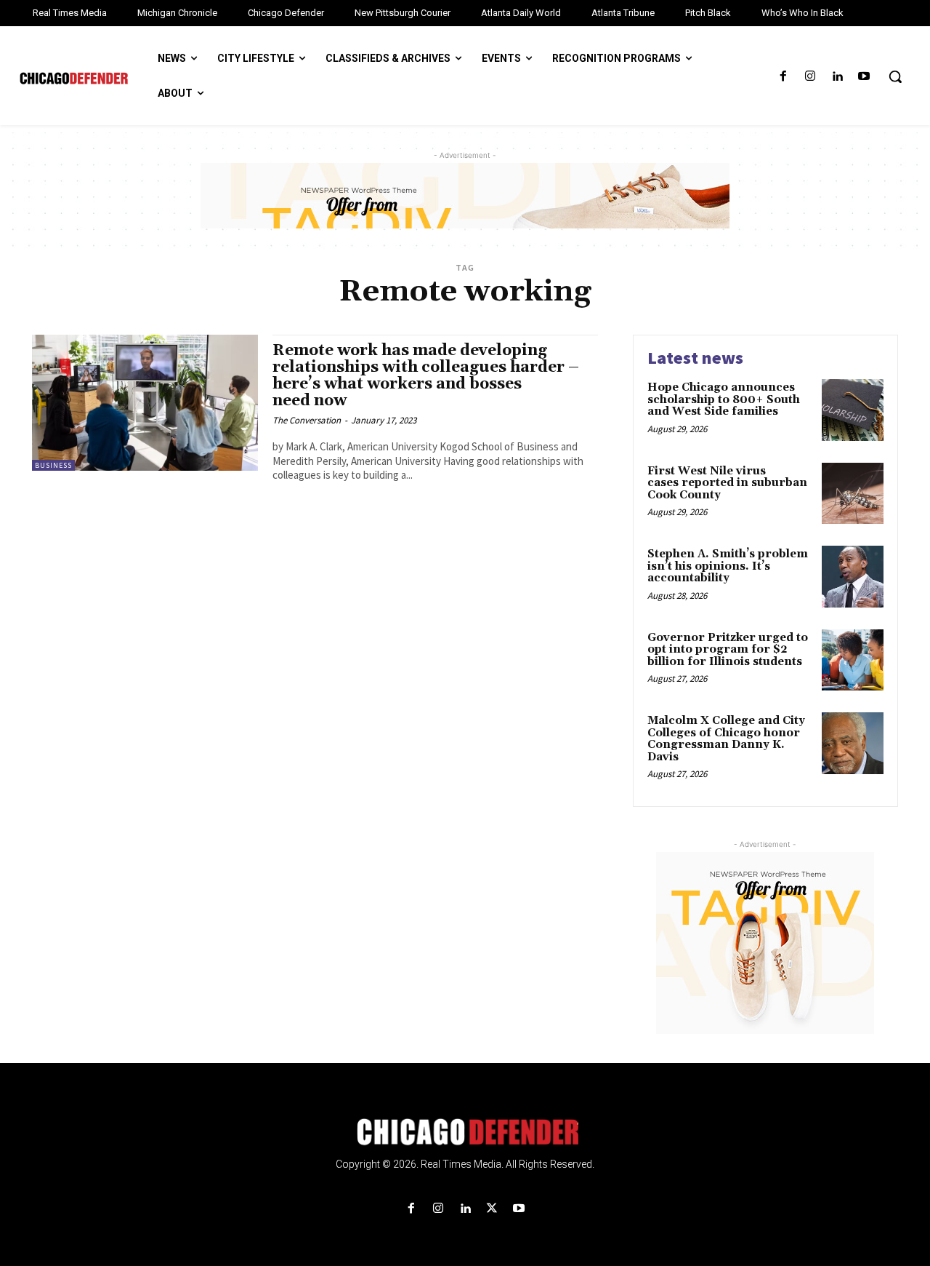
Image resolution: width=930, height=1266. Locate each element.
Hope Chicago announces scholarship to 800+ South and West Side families (723, 399)
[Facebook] (783, 77)
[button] (895, 76)
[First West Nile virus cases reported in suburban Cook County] (853, 494)
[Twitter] (492, 1209)
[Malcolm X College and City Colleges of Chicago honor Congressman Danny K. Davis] (853, 743)
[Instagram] (810, 77)
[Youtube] (864, 77)
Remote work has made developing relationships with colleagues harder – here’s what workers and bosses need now (425, 375)
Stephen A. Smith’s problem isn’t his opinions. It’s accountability (727, 566)
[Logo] (465, 1132)
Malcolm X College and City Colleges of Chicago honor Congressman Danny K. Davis (726, 739)
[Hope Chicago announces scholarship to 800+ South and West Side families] (853, 410)
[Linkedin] (837, 77)
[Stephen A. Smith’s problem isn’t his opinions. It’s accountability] (853, 577)
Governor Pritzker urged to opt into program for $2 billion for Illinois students (727, 650)
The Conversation (306, 420)
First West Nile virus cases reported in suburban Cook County (727, 483)
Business (53, 465)
